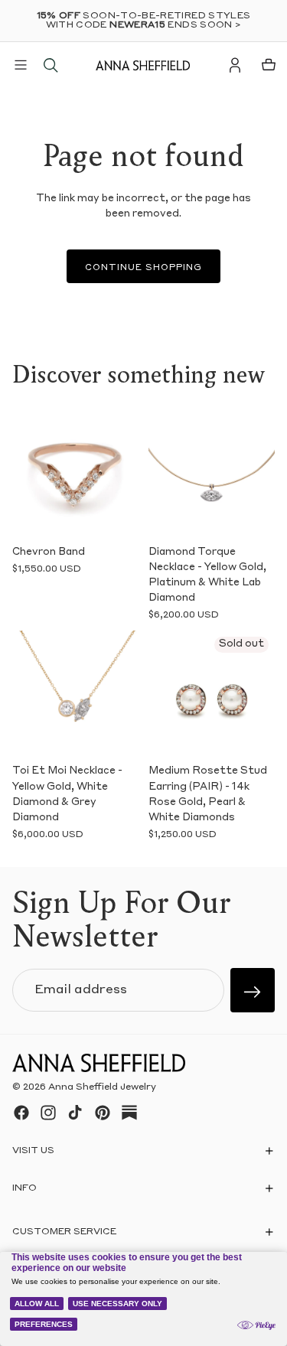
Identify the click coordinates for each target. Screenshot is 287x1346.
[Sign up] (252, 990)
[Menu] (20, 65)
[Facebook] (21, 1112)
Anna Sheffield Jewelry (102, 1087)
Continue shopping (143, 268)
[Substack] (129, 1112)
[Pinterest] (102, 1112)
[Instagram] (48, 1112)
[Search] (50, 65)
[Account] (235, 65)
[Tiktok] (75, 1112)
